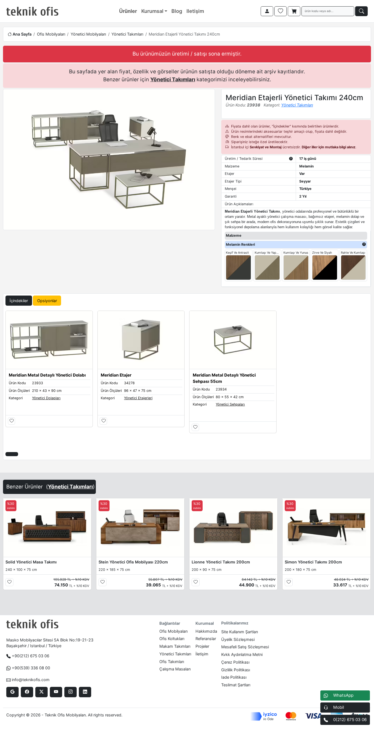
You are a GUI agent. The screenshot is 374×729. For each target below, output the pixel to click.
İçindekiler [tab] (19, 300)
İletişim (201, 654)
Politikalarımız (234, 623)
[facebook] (27, 692)
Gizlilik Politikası (235, 669)
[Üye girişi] (267, 11)
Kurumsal (152, 11)
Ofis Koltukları (171, 638)
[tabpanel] (187, 384)
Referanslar (205, 638)
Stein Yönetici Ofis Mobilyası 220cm (133, 562)
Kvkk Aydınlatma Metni (242, 654)
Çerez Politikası (235, 662)
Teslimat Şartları (235, 684)
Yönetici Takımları (127, 34)
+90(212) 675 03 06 (30, 655)
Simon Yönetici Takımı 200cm (313, 562)
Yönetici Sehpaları (230, 404)
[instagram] (70, 692)
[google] (12, 692)
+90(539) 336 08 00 (31, 668)
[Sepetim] (294, 11)
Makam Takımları (174, 646)
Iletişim (195, 11)
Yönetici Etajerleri (138, 398)
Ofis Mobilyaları (51, 34)
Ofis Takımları (171, 661)
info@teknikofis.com (31, 679)
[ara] (361, 11)
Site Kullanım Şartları (239, 631)
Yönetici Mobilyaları (88, 34)
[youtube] (56, 692)
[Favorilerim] (280, 11)
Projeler (202, 646)
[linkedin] (85, 692)
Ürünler (128, 11)
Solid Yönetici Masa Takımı (31, 562)
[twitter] (41, 692)
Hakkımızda (206, 631)
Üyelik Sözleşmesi (238, 639)
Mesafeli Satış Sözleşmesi (245, 646)
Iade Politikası (233, 677)
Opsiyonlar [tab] (47, 300)
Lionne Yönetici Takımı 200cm (221, 562)
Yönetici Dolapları (46, 398)
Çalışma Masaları (175, 669)
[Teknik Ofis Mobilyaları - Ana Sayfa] (32, 11)
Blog (176, 11)
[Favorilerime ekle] (11, 421)
